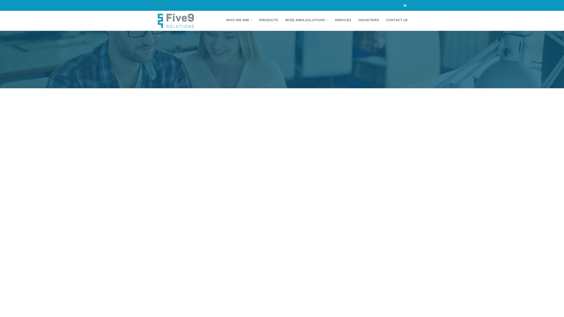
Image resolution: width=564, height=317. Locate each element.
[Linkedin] (405, 5)
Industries (368, 20)
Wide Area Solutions (305, 20)
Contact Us (397, 20)
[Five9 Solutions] (185, 21)
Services (343, 20)
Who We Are (237, 20)
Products (268, 20)
